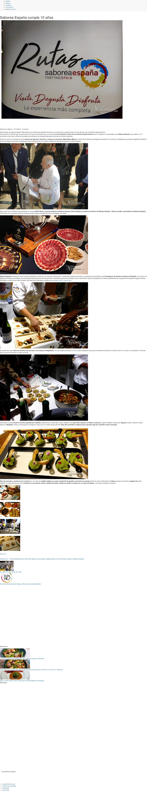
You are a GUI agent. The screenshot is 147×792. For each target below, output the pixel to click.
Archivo (8, 1)
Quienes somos (11, 9)
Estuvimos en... (5, 559)
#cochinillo (28, 559)
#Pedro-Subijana (67, 559)
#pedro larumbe (56, 559)
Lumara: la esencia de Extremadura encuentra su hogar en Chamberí (22, 658)
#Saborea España (78, 559)
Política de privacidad (9, 786)
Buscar (8, 3)
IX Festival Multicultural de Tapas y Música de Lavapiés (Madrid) (20, 584)
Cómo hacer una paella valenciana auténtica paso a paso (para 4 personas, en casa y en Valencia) (31, 670)
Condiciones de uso (8, 784)
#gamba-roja (36, 559)
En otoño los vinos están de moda (11, 572)
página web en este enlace (62, 280)
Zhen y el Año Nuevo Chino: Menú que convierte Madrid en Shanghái (22, 681)
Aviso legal (5, 790)
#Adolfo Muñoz (19, 559)
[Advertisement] (49, 123)
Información (9, 7)
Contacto (8, 5)
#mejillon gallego (45, 559)
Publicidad (5, 788)
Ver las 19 (3, 554)
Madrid (12, 559)
